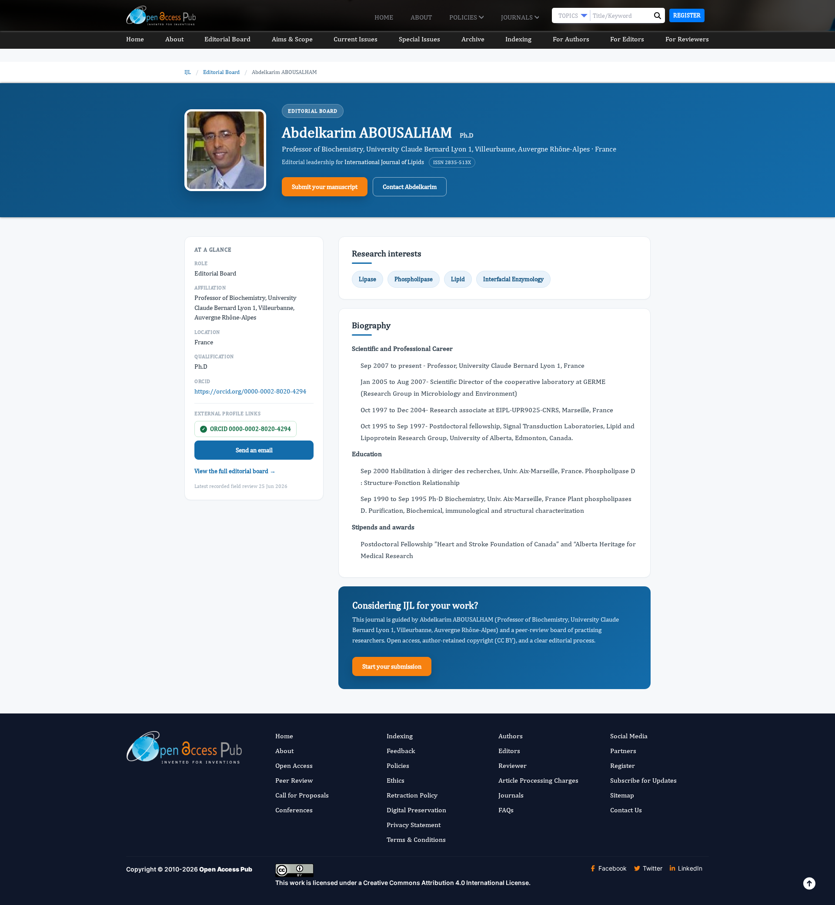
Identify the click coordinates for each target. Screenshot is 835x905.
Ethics (395, 780)
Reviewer (512, 765)
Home (383, 17)
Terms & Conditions (416, 839)
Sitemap (622, 795)
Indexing (518, 39)
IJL (187, 72)
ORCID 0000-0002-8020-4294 (246, 428)
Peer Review (294, 780)
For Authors (571, 39)
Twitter (651, 868)
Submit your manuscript (324, 186)
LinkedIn (689, 868)
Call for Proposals (302, 795)
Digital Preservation (416, 810)
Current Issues (355, 39)
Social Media (629, 736)
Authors (510, 736)
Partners (623, 751)
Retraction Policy (412, 795)
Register (687, 15)
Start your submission (391, 666)
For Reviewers (687, 39)
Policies (464, 17)
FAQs (506, 810)
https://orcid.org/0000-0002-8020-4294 (250, 391)
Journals (517, 17)
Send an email (254, 450)
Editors (509, 751)
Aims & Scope (292, 39)
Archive (472, 39)
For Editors (627, 39)
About (421, 17)
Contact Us (626, 810)
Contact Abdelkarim (410, 186)
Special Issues (419, 39)
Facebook (612, 868)
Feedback (401, 751)
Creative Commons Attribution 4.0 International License (446, 882)
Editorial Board (227, 39)
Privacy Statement (414, 825)
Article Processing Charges (538, 780)
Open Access (294, 765)
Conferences (294, 810)
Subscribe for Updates (643, 780)
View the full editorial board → (235, 471)
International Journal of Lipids (384, 161)
